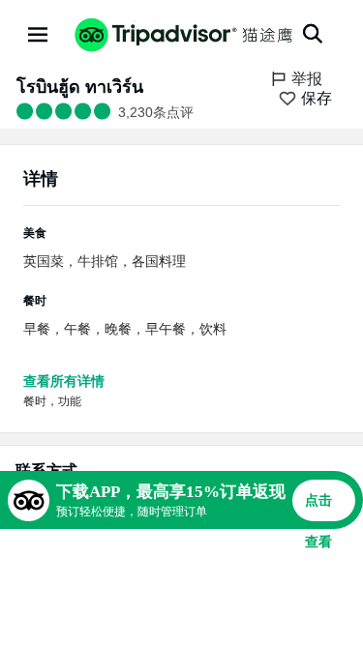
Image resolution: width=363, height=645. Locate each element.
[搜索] (312, 34)
